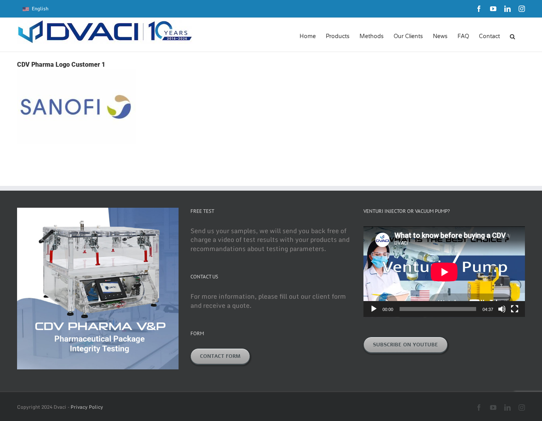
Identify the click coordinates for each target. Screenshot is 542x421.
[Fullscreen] (515, 309)
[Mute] (502, 309)
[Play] (374, 309)
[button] (512, 36)
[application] (444, 271)
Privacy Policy (87, 407)
